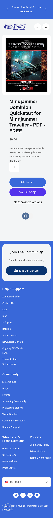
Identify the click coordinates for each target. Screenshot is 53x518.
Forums (6, 394)
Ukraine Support (11, 427)
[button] (7, 9)
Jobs (4, 316)
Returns (6, 329)
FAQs (4, 309)
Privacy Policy (37, 451)
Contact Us (8, 303)
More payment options (28, 202)
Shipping (7, 322)
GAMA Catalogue (11, 448)
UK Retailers (9, 455)
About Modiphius (11, 296)
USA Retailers (9, 461)
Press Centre (9, 467)
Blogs (5, 388)
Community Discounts (13, 420)
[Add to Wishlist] (27, 216)
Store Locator (9, 335)
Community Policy (39, 444)
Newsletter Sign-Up (12, 341)
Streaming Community (14, 401)
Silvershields (9, 382)
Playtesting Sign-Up (12, 407)
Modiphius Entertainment (25, 506)
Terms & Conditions (40, 457)
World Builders (10, 414)
